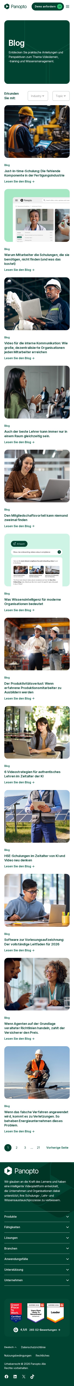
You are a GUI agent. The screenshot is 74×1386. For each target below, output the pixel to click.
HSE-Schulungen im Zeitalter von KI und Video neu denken (34, 858)
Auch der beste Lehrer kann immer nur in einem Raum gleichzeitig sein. (35, 434)
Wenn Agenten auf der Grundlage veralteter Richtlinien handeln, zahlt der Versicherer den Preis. (34, 1028)
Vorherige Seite (57, 1147)
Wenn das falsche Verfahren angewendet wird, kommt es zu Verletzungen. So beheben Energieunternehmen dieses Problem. (36, 1118)
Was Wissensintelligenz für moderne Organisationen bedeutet (32, 602)
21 (38, 1147)
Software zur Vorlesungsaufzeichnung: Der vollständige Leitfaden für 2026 (34, 942)
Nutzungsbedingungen (17, 1355)
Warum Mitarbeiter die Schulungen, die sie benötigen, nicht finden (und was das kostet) (36, 259)
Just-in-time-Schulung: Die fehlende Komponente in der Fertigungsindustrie (34, 173)
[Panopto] (15, 6)
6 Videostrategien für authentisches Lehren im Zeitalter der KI (32, 774)
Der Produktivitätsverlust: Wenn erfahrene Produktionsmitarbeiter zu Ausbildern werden (32, 688)
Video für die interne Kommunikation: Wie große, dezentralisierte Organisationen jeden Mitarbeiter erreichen (36, 347)
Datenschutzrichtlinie (33, 1347)
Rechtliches (42, 1355)
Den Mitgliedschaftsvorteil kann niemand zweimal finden (36, 518)
